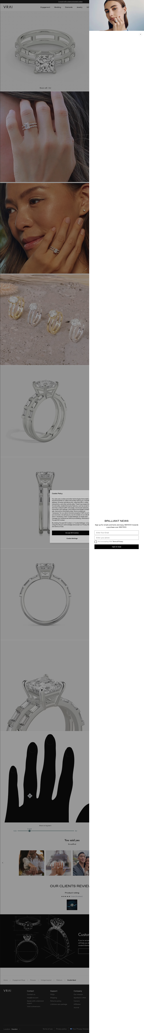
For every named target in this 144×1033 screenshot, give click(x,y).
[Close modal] (72, 516)
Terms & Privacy (118, 541)
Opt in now (116, 546)
